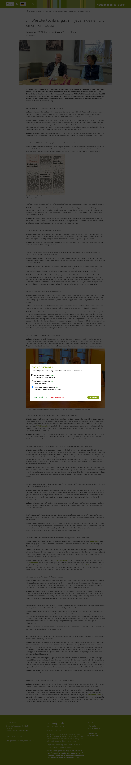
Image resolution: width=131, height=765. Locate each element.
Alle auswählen (40, 397)
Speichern (93, 397)
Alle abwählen (57, 397)
